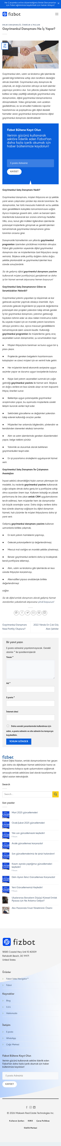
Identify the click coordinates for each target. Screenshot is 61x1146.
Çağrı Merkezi (12, 1044)
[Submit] (55, 794)
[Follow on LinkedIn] (34, 1107)
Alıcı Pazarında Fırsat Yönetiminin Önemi (32, 908)
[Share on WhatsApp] (16, 612)
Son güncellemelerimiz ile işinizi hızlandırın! (33, 854)
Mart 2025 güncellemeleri (25, 812)
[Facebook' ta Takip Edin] (26, 1107)
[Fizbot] (11, 14)
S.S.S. (8, 1007)
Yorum (9, 657)
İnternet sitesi (12, 712)
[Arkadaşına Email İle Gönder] (33, 612)
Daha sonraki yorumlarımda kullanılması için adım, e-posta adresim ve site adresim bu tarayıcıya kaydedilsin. (29, 731)
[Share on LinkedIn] (44, 612)
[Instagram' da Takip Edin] (30, 1107)
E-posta (10, 697)
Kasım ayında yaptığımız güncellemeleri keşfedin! (32, 865)
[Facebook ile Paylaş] (22, 612)
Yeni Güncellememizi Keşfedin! (27, 887)
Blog (8, 1001)
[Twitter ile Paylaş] (27, 612)
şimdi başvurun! (46, 602)
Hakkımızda (11, 1013)
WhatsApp (11, 1038)
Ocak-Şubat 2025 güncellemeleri (28, 823)
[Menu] (57, 14)
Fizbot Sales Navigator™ (17, 979)
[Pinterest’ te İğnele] (39, 612)
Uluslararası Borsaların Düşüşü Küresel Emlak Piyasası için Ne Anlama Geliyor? (34, 899)
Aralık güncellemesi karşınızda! (27, 843)
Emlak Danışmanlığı (11, 25)
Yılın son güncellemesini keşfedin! (28, 833)
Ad (8, 683)
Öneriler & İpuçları (31, 25)
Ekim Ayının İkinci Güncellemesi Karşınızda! (33, 877)
